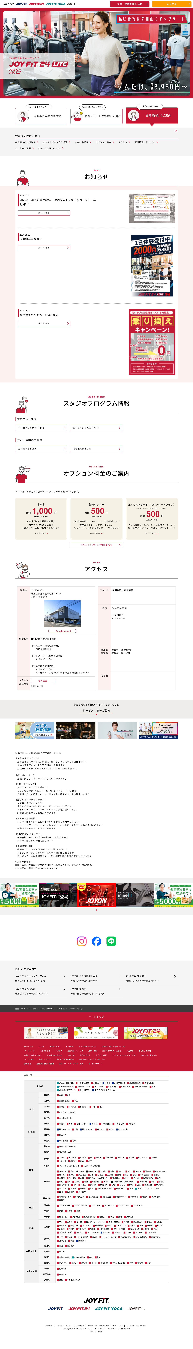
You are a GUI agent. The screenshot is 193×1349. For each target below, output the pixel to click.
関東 (31, 1170)
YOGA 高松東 (79, 1257)
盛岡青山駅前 (64, 1101)
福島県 (47, 1123)
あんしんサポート (96, 1064)
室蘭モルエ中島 (83, 1086)
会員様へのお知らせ (25, 142)
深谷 (90, 1160)
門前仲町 (72, 1178)
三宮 (61, 1237)
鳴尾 (72, 1240)
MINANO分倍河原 (105, 1188)
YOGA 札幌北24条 (66, 1083)
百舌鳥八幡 (151, 1232)
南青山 (121, 1171)
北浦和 (62, 1157)
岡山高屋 (70, 1246)
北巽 (141, 1225)
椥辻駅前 (102, 1216)
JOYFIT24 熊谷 (87, 991)
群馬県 (47, 1152)
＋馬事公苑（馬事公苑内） (124, 1181)
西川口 (83, 1157)
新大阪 (126, 1222)
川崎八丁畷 (79, 1196)
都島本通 (62, 1225)
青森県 (47, 1095)
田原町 (138, 1171)
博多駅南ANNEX (118, 1263)
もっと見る (40, 533)
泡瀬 (61, 1280)
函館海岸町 (149, 1083)
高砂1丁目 (63, 1263)
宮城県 (47, 1106)
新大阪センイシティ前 (95, 1222)
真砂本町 (62, 1274)
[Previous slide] (5, 895)
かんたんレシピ (45, 1059)
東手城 (62, 1251)
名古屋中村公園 (80, 1205)
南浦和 (98, 1157)
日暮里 (100, 1174)
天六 (61, 1222)
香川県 (47, 1257)
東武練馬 (159, 1185)
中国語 (100, 1332)
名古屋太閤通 (64, 1205)
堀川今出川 (63, 1216)
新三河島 (82, 1174)
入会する (172, 4)
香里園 (128, 1232)
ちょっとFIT (29, 1059)
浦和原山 (120, 1157)
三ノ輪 (110, 1174)
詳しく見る (44, 212)
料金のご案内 (45, 1051)
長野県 (47, 1135)
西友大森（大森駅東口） (98, 1178)
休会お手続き (81, 142)
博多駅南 (104, 1263)
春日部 (154, 1157)
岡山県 (47, 1245)
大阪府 (47, 1227)
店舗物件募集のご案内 (45, 1064)
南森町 (69, 1222)
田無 (131, 1188)
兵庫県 (47, 1238)
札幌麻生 (97, 1083)
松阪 (78, 1211)
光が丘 (73, 1188)
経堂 (86, 1181)
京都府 (47, 1216)
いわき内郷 (119, 1123)
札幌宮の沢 (125, 1086)
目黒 (61, 1181)
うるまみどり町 (73, 1280)
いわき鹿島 (106, 1123)
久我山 (122, 1185)
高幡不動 (70, 1191)
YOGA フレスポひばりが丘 (148, 1188)
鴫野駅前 (99, 1225)
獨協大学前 (142, 1157)
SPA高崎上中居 (65, 1152)
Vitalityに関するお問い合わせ (113, 1046)
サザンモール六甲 (109, 1237)
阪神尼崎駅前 (141, 1237)
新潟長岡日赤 (64, 1129)
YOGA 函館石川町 (66, 1086)
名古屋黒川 (109, 1205)
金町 (134, 1174)
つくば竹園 (63, 1140)
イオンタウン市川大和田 (69, 1166)
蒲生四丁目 (86, 1225)
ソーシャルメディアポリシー (137, 1326)
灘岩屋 (95, 1237)
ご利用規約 (80, 1326)
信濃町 (161, 1181)
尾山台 (106, 1181)
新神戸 (69, 1237)
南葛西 (62, 1178)
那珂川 (93, 1263)
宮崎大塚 (62, 1268)
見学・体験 (92, 1051)
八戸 (61, 1095)
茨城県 (47, 1140)
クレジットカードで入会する (124, 1055)
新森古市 (74, 1225)
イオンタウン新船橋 (91, 1166)
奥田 (61, 1246)
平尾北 (74, 1263)
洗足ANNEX (148, 1178)
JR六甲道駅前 (82, 1237)
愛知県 (47, 1205)
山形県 (47, 1117)
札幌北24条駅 (83, 1083)
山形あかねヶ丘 (65, 1118)
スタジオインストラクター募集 (71, 1064)
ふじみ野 (62, 1160)
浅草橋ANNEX (160, 1171)
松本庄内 (62, 1135)
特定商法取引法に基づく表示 (98, 1326)
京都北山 (76, 1216)
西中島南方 (138, 1222)
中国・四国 (31, 1251)
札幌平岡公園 (119, 1083)
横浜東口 (134, 1196)
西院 (120, 1216)
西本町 (71, 1229)
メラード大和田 (119, 1229)
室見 (149, 1263)
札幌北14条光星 (141, 1086)
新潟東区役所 (87, 1129)
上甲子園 (62, 1240)
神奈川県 (47, 1198)
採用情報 (27, 1064)
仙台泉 (62, 1106)
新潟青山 (101, 1129)
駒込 (138, 1185)
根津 (129, 1171)
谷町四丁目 (121, 1225)
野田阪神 (82, 1229)
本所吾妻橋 (145, 1174)
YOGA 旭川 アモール (67, 1090)
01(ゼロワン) (85, 1090)
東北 (31, 1109)
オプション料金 (103, 142)
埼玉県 (47, 1159)
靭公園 (62, 1229)
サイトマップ (118, 1326)
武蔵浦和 (109, 1157)
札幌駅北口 (112, 1086)
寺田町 (150, 1225)
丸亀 (98, 1257)
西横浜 (144, 1196)
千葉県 (47, 1166)
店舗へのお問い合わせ (49, 148)
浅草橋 (148, 1171)
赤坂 (112, 1171)
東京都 (47, 1181)
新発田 (111, 1129)
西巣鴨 (71, 1174)
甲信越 (31, 1132)
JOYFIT (41, 1046)
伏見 (112, 1216)
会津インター (82, 1123)
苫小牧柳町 (99, 1086)
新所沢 (73, 1160)
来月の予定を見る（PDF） (86, 427)
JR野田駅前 (104, 1229)
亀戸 (82, 1178)
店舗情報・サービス (145, 142)
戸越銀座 (116, 1178)
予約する (71, 1055)
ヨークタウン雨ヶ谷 (67, 1146)
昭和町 (159, 1225)
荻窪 (113, 1185)
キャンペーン (29, 1051)
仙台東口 (84, 1106)
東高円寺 (103, 1185)
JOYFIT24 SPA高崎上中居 (84, 978)
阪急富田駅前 (93, 1232)
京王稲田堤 (93, 1196)
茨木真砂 (79, 1232)
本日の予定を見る (27, 449)
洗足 (159, 1178)
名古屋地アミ (123, 1205)
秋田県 (47, 1112)
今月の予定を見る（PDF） (31, 427)
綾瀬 (119, 1174)
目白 (75, 1185)
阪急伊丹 (82, 1240)
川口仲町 (72, 1157)
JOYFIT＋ (70, 1046)
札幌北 (107, 1083)
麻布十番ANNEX (77, 1171)
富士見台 (62, 1188)
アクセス (123, 142)
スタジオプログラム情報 (55, 142)
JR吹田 (146, 1229)
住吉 (131, 1263)
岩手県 (47, 1100)
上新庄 (149, 1222)
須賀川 (62, 1123)
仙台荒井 (72, 1106)
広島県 (47, 1251)
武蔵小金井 (120, 1188)
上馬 (69, 1181)
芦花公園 (96, 1181)
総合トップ (28, 1046)
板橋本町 (148, 1185)
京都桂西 (130, 1216)
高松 (91, 1257)
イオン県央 (122, 1129)
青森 (69, 1095)
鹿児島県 (47, 1274)
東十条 (62, 1174)
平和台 (83, 1188)
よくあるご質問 (23, 148)
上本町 (132, 1225)
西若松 (94, 1123)
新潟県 (47, 1129)
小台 (91, 1174)
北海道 (40, 1086)
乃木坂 (103, 1171)
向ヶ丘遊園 (106, 1196)
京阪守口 (118, 1232)
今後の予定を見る (82, 449)
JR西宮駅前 (155, 1237)
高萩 (74, 1140)
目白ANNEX (64, 1185)
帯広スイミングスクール (105, 1090)
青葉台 (62, 1200)
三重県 (47, 1211)
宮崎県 (47, 1268)
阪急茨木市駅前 (65, 1232)
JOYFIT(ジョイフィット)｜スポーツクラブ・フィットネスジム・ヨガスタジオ (101, 1329)
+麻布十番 (92, 1171)
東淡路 (159, 1222)
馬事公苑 (143, 1181)
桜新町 (77, 1181)
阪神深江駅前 (126, 1237)
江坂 (155, 1229)
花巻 (76, 1101)
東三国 (79, 1222)
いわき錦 (131, 1123)
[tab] (96, 910)
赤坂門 (84, 1263)
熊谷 (82, 1160)
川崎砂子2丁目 (65, 1196)
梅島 (126, 1174)
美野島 (140, 1263)
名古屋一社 (137, 1205)
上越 (76, 1129)
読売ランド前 (120, 1196)
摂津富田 (106, 1232)
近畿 (31, 1228)
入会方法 (130, 1051)
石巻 (93, 1106)
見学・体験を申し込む (129, 4)
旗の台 (126, 1178)
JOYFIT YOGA (55, 1046)
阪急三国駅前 (114, 1222)
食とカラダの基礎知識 (65, 1059)
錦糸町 (156, 1174)
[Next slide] (187, 895)
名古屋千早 (95, 1205)
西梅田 (92, 1229)
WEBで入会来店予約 (149, 1055)
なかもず (139, 1232)
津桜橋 (69, 1211)
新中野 (93, 1185)
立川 (61, 1191)
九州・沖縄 (31, 1271)
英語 (92, 1332)
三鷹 (91, 1188)
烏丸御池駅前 (89, 1216)
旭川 (153, 1086)
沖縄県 (47, 1280)
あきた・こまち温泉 (67, 1112)
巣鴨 (131, 1185)
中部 (31, 1207)
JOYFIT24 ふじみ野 (31, 991)
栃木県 (47, 1146)
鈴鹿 (61, 1211)
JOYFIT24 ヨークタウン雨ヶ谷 (31, 978)
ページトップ (96, 1016)
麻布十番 (62, 1171)
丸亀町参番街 (64, 1257)
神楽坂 (83, 1185)
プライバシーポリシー (64, 1326)
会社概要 (49, 1326)
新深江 (109, 1225)
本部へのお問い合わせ (87, 1046)
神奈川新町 (156, 1196)
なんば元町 (134, 1229)
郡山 (70, 1123)
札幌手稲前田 (134, 1083)
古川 (101, 1106)
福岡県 (47, 1262)
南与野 (131, 1157)
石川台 (136, 1178)
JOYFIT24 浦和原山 (142, 978)
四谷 (153, 1181)
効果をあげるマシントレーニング (92, 1059)
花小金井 (82, 1191)
